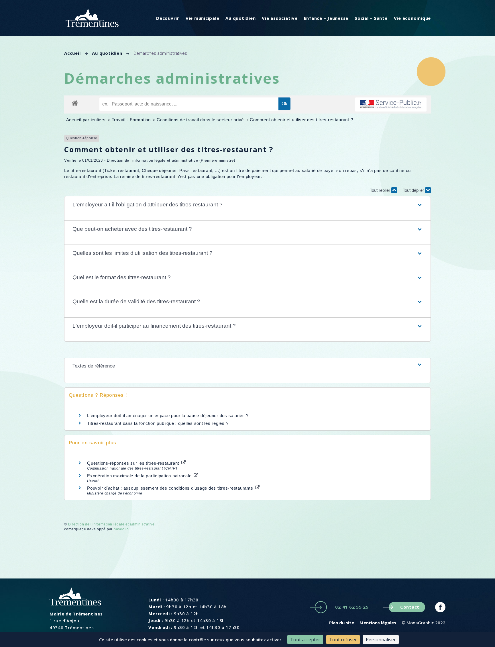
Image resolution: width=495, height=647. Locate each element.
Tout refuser (343, 639)
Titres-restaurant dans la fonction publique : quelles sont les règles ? (157, 423)
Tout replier (380, 190)
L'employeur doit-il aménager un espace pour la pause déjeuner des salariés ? (168, 415)
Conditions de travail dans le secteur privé (201, 119)
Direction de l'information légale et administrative (111, 524)
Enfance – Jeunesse (326, 18)
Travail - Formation (132, 119)
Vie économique (412, 18)
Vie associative (279, 18)
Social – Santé (371, 18)
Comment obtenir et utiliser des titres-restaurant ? (301, 119)
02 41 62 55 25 (352, 607)
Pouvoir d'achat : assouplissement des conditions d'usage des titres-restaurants (170, 488)
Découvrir (167, 18)
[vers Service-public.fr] (391, 104)
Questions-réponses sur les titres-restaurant (133, 463)
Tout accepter (305, 639)
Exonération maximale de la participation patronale (140, 475)
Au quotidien (240, 18)
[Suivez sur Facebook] (440, 607)
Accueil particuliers (86, 119)
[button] (247, 204)
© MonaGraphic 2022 (423, 623)
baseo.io (121, 529)
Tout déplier (414, 190)
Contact (409, 607)
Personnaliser (381, 639)
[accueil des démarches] (74, 102)
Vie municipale (202, 18)
